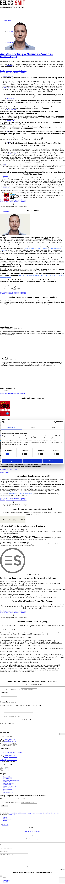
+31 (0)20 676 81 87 (9, 739)
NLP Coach (6, 781)
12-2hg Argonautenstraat (8, 760)
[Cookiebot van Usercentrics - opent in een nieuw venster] (55, 422)
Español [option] (5, 882)
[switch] (24, 454)
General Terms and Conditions (18, 813)
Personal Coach (7, 778)
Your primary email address (11, 689)
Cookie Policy (46, 813)
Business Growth (8, 791)
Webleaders (12, 814)
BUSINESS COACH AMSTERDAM (11, 752)
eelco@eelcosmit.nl (10, 741)
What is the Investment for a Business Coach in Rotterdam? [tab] (20, 662)
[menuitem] (34, 817)
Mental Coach (7, 784)
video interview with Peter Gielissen (20, 494)
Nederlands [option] (6, 880)
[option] (34, 880)
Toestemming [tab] (11, 427)
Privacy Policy (55, 813)
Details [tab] (32, 427)
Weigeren (12, 461)
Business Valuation (8, 783)
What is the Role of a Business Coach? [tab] (12, 630)
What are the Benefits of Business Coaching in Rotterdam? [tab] (20, 651)
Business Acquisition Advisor (11, 780)
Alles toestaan (53, 461)
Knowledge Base (8, 792)
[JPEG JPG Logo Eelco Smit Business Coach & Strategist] (12, 8)
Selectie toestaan (33, 461)
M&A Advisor (7, 787)
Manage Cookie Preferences (34, 813)
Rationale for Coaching (9, 786)
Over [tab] (53, 427)
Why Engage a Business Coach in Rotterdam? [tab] (15, 637)
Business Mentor (7, 777)
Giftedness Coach (8, 789)
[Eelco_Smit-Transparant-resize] (20, 50)
